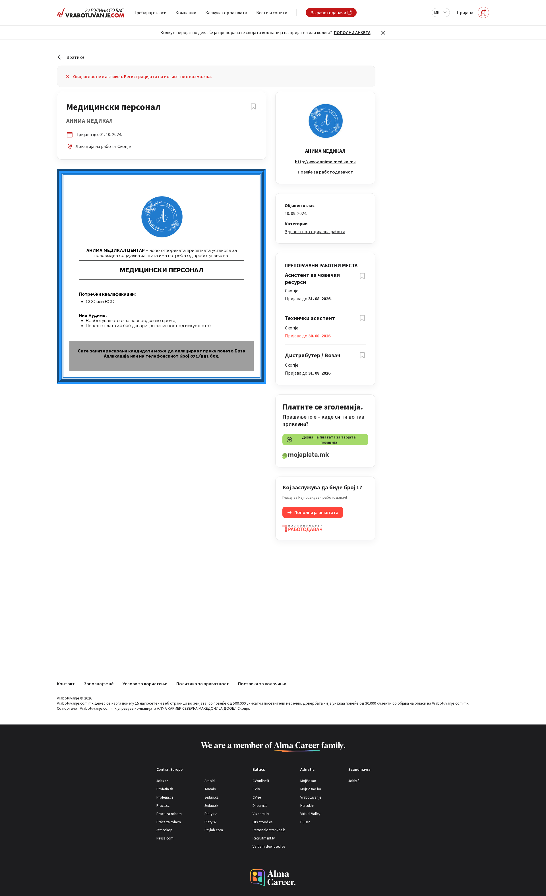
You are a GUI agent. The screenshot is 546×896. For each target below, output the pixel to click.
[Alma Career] (273, 877)
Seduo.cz (211, 797)
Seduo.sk (211, 805)
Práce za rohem (168, 822)
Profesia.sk (164, 789)
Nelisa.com (164, 838)
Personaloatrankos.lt (269, 830)
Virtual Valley (310, 813)
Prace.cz (162, 805)
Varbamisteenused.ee (269, 846)
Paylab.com (213, 830)
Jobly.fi (353, 780)
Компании (185, 12)
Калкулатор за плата (226, 12)
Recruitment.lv (264, 838)
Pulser (305, 822)
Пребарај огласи (149, 12)
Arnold (209, 780)
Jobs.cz (162, 780)
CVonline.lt (261, 780)
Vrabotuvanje (310, 797)
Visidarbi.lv (261, 813)
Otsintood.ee (262, 822)
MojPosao (308, 780)
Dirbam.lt (260, 805)
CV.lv (256, 789)
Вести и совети (271, 12)
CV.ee (257, 797)
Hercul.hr (307, 805)
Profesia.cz (164, 797)
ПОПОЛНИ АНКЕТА (352, 32)
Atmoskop (164, 830)
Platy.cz (210, 813)
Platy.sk (210, 822)
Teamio (210, 789)
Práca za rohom (169, 813)
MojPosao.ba (310, 789)
